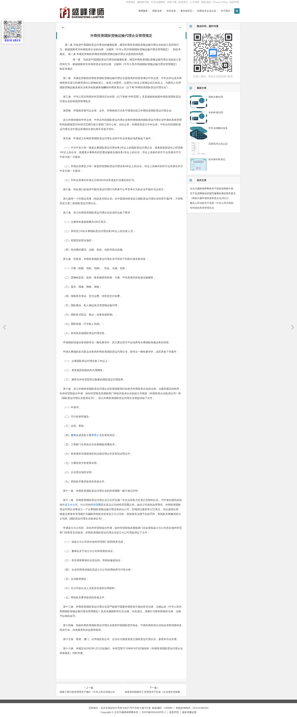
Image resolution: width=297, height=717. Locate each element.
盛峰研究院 (143, 2)
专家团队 (130, 2)
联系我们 (183, 2)
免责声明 (234, 2)
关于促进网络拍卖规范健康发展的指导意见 (213, 193)
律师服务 (143, 10)
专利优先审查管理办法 (202, 207)
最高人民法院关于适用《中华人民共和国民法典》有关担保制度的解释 (227, 203)
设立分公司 (71, 504)
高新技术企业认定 (206, 10)
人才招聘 (194, 2)
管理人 (95, 435)
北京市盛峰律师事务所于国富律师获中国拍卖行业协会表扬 (221, 188)
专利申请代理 (215, 112)
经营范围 (96, 504)
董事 (73, 435)
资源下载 (172, 2)
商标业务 (157, 10)
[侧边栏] (180, 27)
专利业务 (171, 10)
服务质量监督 (189, 712)
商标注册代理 (215, 96)
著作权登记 (186, 10)
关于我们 (225, 10)
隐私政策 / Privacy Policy (214, 2)
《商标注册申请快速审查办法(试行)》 (210, 198)
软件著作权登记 (216, 159)
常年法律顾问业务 (218, 128)
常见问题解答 (158, 2)
